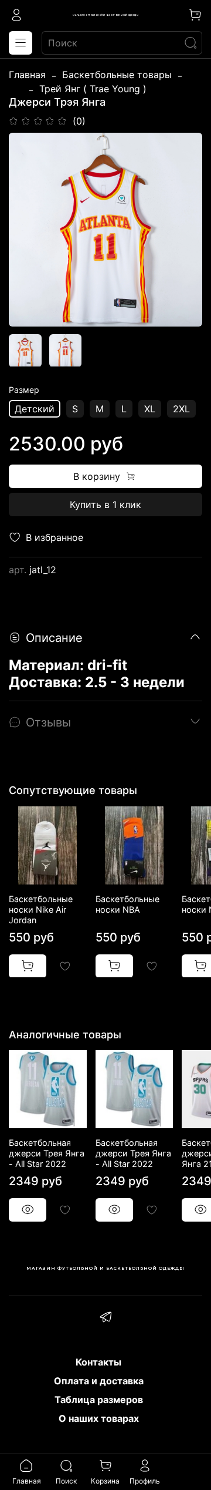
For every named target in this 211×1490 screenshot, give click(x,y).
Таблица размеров (99, 1399)
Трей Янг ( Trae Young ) (93, 89)
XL (149, 409)
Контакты (98, 1362)
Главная (27, 74)
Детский (35, 409)
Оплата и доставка (99, 1381)
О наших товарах (99, 1418)
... (15, 88)
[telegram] (105, 1318)
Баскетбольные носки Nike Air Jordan (41, 908)
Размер (24, 390)
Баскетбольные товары (117, 74)
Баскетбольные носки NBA (127, 903)
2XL (181, 409)
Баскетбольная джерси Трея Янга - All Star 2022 (46, 1153)
